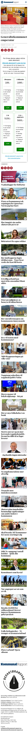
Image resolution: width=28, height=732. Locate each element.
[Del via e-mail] (12, 50)
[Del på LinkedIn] (8, 50)
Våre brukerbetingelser (14, 158)
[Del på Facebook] (2, 50)
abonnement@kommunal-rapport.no (12, 730)
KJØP (7, 107)
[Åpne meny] (26, 2)
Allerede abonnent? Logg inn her (14, 63)
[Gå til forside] (10, 2)
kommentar (4, 164)
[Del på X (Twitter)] (5, 50)
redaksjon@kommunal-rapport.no (11, 728)
